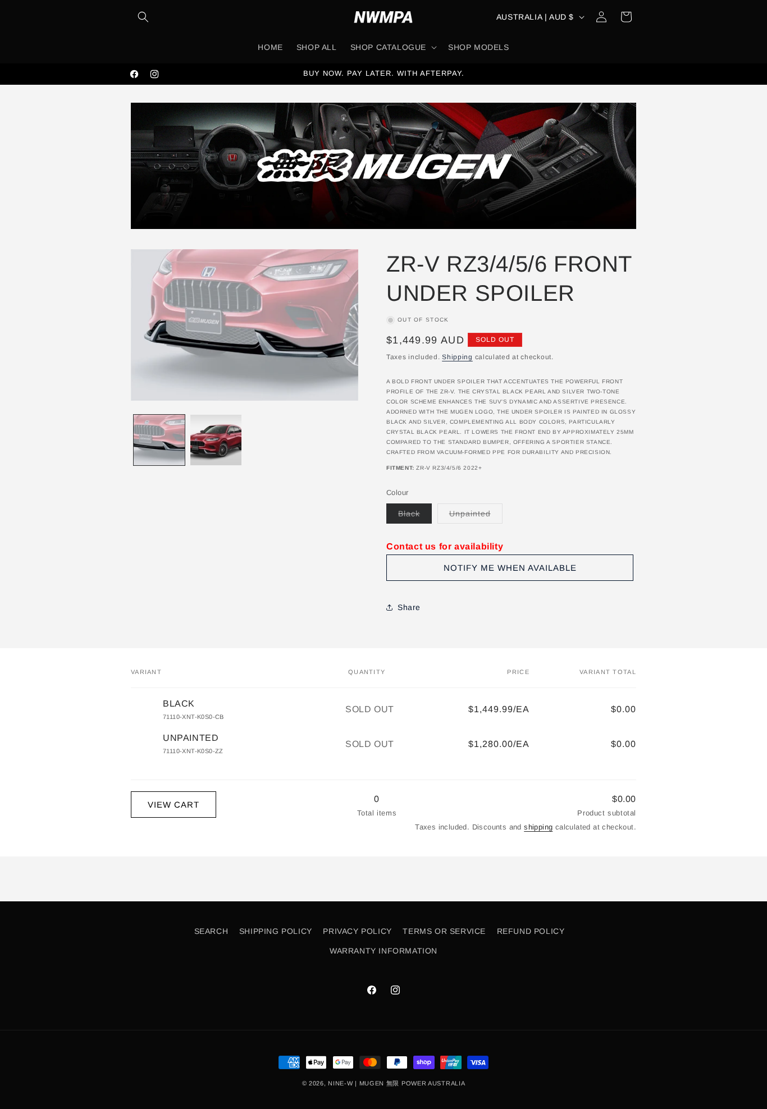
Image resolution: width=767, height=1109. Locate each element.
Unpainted (476, 516)
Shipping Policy (275, 931)
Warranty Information (383, 950)
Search (211, 931)
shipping (538, 827)
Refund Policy (531, 931)
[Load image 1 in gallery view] (159, 440)
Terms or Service (444, 931)
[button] (143, 16)
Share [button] (409, 607)
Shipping (457, 357)
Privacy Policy (357, 931)
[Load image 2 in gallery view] (215, 440)
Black (415, 516)
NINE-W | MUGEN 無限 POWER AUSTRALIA (396, 1083)
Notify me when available (510, 567)
